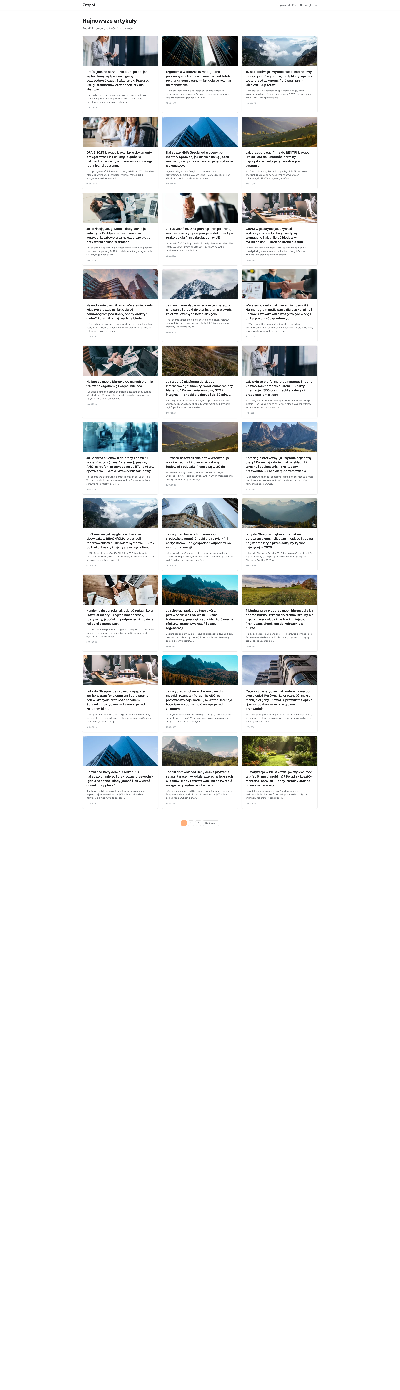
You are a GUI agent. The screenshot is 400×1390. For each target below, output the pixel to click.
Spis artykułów (287, 5)
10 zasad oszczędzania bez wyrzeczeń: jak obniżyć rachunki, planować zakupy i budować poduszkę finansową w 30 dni (198, 462)
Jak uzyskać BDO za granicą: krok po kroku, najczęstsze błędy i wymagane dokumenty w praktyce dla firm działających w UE (200, 233)
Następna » (211, 823)
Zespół (88, 5)
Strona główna (309, 5)
